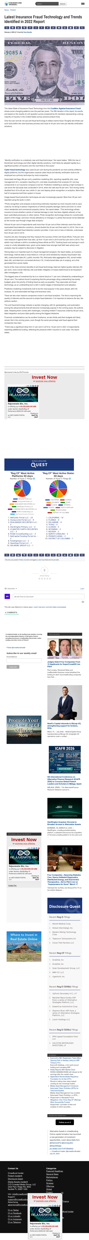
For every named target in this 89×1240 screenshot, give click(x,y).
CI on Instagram (15, 1219)
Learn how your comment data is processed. (50, 607)
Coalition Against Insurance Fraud (66, 108)
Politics (49, 1180)
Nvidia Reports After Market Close (62, 1069)
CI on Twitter (13, 1210)
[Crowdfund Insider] (13, 4)
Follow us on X (65, 1122)
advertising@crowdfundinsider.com (23, 1204)
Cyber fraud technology (14, 169)
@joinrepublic (67, 1142)
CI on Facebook (14, 1213)
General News (52, 1174)
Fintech (13, 10)
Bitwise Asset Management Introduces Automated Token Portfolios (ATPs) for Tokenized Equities (64, 1088)
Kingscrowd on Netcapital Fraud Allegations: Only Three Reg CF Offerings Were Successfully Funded (65, 1099)
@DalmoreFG (55, 1142)
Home (6, 10)
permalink (56, 560)
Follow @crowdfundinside (16, 647)
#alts (74, 1140)
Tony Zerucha (27, 32)
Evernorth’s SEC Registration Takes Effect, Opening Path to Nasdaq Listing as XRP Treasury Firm (65, 1060)
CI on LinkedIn (14, 1216)
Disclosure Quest (15, 1178)
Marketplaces (52, 1177)
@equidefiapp (55, 1145)
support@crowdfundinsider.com (21, 1199)
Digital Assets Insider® (18, 1181)
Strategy (50, 1183)
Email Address (12, 657)
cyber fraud (41, 560)
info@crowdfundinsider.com (24, 1194)
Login (82, 588)
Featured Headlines (54, 1171)
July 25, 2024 (55, 1153)
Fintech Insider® (15, 1175)
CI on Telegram (14, 1222)
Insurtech (26, 560)
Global (49, 1189)
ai (36, 560)
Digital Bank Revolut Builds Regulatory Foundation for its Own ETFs (64, 1077)
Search (62, 4)
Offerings (50, 1186)
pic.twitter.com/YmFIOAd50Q (61, 1148)
